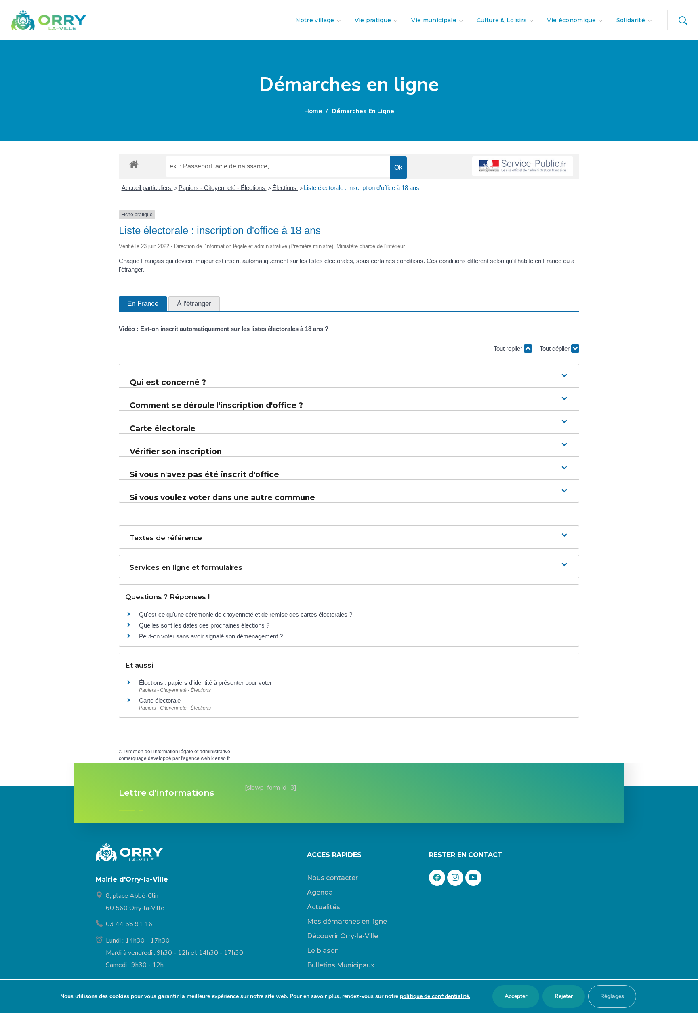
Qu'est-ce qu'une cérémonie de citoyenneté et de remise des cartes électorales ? (245, 614)
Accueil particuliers (147, 187)
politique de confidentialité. (435, 996)
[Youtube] (473, 878)
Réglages (612, 996)
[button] (683, 20)
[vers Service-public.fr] (522, 166)
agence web (196, 758)
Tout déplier (555, 348)
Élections (285, 187)
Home (313, 111)
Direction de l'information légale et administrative (177, 751)
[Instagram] (455, 878)
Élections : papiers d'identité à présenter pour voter (205, 682)
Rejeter (564, 996)
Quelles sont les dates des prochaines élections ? (204, 625)
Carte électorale (160, 700)
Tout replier (509, 348)
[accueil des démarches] (134, 163)
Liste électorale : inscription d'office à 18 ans (361, 187)
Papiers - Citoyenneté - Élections (223, 187)
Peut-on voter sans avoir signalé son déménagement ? (211, 636)
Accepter (516, 996)
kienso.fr (220, 758)
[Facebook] (437, 878)
